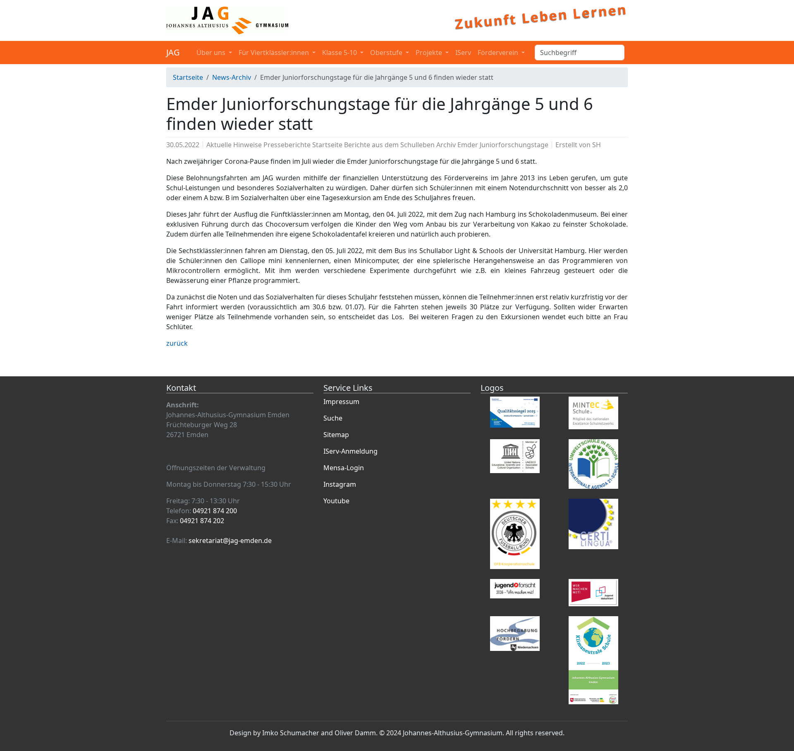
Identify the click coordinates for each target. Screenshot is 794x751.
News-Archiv (231, 77)
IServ (463, 52)
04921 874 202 (202, 520)
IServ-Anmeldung (350, 451)
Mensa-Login (343, 467)
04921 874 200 (215, 510)
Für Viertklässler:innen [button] (275, 52)
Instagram (339, 484)
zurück (177, 343)
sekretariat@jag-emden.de (230, 540)
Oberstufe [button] (387, 52)
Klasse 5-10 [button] (340, 52)
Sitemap (336, 434)
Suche (332, 418)
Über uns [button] (211, 52)
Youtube (336, 500)
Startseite (188, 77)
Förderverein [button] (499, 52)
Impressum (341, 401)
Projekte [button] (430, 52)
